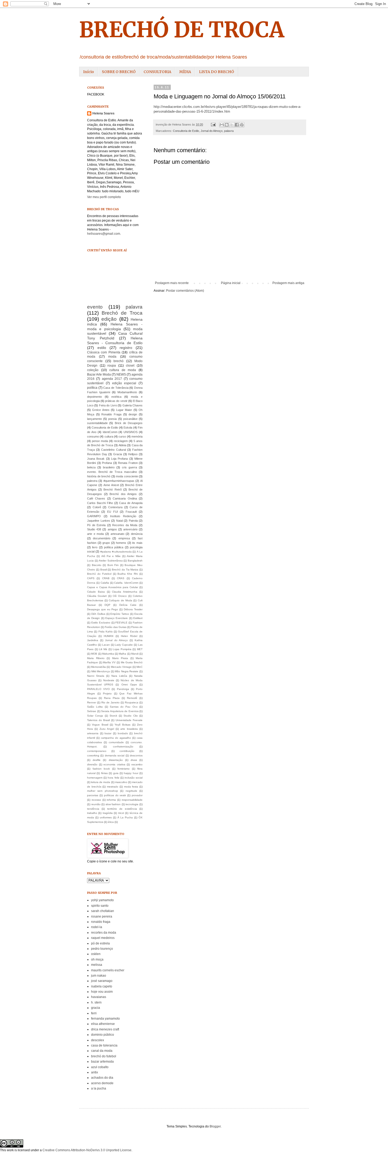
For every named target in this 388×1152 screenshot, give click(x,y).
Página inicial (230, 283)
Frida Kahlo (105, 631)
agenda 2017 (112, 379)
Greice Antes (100, 409)
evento (95, 307)
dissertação (116, 760)
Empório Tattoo (119, 613)
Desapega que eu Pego (102, 609)
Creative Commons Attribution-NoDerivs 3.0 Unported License (86, 1150)
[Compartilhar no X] (231, 124)
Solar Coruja (95, 715)
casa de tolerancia (104, 1045)
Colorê (97, 507)
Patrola (133, 520)
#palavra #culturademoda (116, 551)
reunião (96, 804)
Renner (91, 702)
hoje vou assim (102, 991)
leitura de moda (100, 782)
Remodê (132, 698)
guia (116, 773)
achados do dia (102, 1077)
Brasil (103, 569)
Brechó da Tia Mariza (125, 569)
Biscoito (96, 565)
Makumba (108, 653)
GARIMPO (94, 516)
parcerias (92, 795)
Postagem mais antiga (288, 283)
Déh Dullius (98, 613)
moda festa (131, 786)
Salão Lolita (95, 706)
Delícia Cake (128, 604)
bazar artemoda (102, 1061)
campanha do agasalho (116, 737)
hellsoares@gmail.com (103, 234)
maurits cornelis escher (107, 970)
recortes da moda (103, 932)
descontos (136, 755)
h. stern (96, 1002)
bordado (123, 733)
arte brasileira (129, 728)
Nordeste (108, 680)
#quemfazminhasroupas (118, 480)
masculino (121, 782)
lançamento (94, 418)
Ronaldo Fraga (111, 414)
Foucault (131, 511)
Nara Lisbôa (119, 675)
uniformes (106, 817)
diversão (92, 764)
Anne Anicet (111, 485)
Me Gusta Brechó (132, 662)
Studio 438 (94, 529)
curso (122, 436)
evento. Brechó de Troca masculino (112, 471)
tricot (121, 813)
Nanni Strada (95, 675)
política (92, 388)
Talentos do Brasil (98, 720)
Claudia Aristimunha (124, 591)
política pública (113, 547)
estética (116, 396)
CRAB (106, 578)
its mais (137, 542)
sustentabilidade (97, 423)
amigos (112, 529)
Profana (107, 462)
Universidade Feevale (129, 720)
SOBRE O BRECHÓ (119, 71)
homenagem (94, 777)
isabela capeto (101, 986)
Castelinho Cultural (113, 449)
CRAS (120, 578)
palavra (229, 130)
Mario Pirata (120, 658)
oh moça (97, 959)
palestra (92, 480)
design (133, 414)
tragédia (108, 813)
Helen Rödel (129, 636)
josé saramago (101, 981)
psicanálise (130, 418)
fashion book (101, 768)
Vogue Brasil (100, 724)
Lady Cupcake (124, 644)
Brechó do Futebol (99, 573)
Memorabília (98, 666)
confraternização (123, 746)
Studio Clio (131, 715)
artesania (92, 733)
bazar (108, 733)
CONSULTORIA (157, 71)
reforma (111, 799)
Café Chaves (96, 498)
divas (134, 760)
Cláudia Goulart (97, 595)
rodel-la (96, 927)
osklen (96, 954)
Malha (122, 653)
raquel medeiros (103, 938)
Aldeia (122, 445)
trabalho (92, 813)
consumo (93, 436)
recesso (96, 799)
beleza (91, 467)
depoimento (94, 396)
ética (111, 821)
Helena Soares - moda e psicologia (115, 326)
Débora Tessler (133, 609)
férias (104, 773)
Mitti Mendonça (100, 671)
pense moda (100, 441)
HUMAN (108, 636)
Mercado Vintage (121, 666)
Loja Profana (119, 458)
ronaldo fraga (100, 922)
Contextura (115, 507)
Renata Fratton (128, 462)
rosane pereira (101, 916)
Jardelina (92, 640)
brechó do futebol (103, 1056)
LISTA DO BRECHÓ (216, 71)
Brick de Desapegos (129, 423)
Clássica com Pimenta (103, 352)
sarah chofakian (102, 911)
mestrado (112, 786)
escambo (137, 764)
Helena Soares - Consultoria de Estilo (115, 340)
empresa (124, 538)
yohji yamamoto (102, 900)
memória (137, 436)
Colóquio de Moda (120, 600)
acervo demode (102, 1083)
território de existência (122, 808)
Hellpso (133, 454)
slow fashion (113, 804)
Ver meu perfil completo (104, 197)
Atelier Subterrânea (111, 560)
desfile (97, 760)
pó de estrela (100, 943)
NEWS (121, 374)
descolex (97, 1040)
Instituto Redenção (123, 516)
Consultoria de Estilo (186, 130)
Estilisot (138, 618)
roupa (111, 365)
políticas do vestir (115, 795)
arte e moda (95, 533)
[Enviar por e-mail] (221, 124)
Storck (113, 715)
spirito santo (99, 906)
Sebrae (91, 711)
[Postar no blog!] (226, 124)
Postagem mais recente (172, 283)
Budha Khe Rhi (127, 573)
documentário (101, 538)
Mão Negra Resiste (126, 671)
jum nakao (98, 975)
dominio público (102, 1034)
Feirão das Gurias (115, 627)
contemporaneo (96, 751)
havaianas (98, 997)
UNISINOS (131, 432)
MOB (94, 653)
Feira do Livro (108, 405)
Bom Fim (113, 565)
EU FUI (112, 511)
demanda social (114, 755)
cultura (109, 436)
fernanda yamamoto (105, 1018)
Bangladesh (135, 560)
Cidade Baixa (96, 591)
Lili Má (103, 649)
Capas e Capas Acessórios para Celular (112, 587)
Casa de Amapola (131, 503)
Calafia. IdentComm (126, 582)
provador (137, 795)
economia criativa (114, 764)
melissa (96, 965)
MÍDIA (185, 71)
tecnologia (132, 804)
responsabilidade (132, 799)
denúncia (137, 533)
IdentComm (110, 432)
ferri (94, 1013)
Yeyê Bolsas (122, 724)
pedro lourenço (102, 949)
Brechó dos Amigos (123, 494)
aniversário (130, 529)
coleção (92, 370)
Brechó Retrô (112, 489)
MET (140, 649)
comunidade (116, 742)
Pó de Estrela (96, 525)
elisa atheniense (103, 1024)
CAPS (90, 578)
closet (130, 365)
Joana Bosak (96, 458)
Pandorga (123, 689)
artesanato (117, 533)
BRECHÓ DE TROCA (181, 29)
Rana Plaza (112, 698)
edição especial (124, 383)
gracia (95, 1008)
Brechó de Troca (122, 313)
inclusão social (134, 777)
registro (126, 347)
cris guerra (129, 467)
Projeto (107, 693)
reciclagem (121, 441)
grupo (106, 542)
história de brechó (98, 476)
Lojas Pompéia (122, 649)
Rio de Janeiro (110, 702)
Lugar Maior (124, 409)
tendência (93, 808)
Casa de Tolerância (115, 387)
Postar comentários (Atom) (185, 290)
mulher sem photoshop (102, 790)
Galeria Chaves (132, 405)
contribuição (127, 751)
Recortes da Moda (124, 525)
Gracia (117, 454)
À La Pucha (125, 817)
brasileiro (109, 467)
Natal (119, 520)
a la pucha (98, 1088)
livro (94, 547)
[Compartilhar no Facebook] (236, 124)
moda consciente (127, 476)
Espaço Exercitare (116, 618)
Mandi (135, 653)
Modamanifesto (127, 392)
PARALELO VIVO (98, 689)
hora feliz (113, 777)
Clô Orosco (120, 595)
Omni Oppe (129, 684)
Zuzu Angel (107, 728)
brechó (118, 361)
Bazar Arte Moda (99, 374)
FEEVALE (121, 622)
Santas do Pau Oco (124, 706)
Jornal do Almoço (212, 130)
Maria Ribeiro (96, 658)
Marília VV (109, 662)
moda (112, 356)
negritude (131, 790)
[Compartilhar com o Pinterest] (241, 124)
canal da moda (101, 1051)
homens (121, 542)
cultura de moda (122, 370)
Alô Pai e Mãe (111, 556)
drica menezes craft (105, 1029)
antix (94, 1072)
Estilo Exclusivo (100, 622)
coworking (93, 755)
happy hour (131, 773)
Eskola (128, 427)
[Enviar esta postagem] (213, 124)
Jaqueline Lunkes (98, 520)
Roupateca (131, 702)
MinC (139, 666)
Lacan (106, 644)
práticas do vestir (116, 400)
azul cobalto (99, 1067)
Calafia (105, 582)
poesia (112, 418)
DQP (107, 604)
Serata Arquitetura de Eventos (120, 711)
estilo (101, 347)
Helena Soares (103, 113)
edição (109, 319)
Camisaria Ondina (125, 498)
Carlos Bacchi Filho (100, 503)
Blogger (215, 1126)
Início (88, 71)
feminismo (123, 768)
